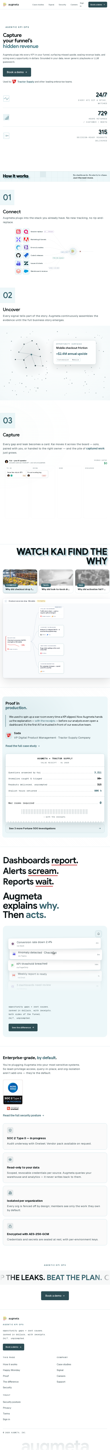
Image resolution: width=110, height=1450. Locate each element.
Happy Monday (11, 1370)
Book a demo (96, 4)
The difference (11, 1381)
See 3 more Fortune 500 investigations (32, 828)
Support (61, 1381)
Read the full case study (21, 746)
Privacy (7, 1407)
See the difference (21, 1027)
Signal (51, 4)
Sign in (82, 4)
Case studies (38, 4)
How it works (10, 1364)
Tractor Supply (25, 81)
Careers (74, 4)
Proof (6, 1376)
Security (62, 4)
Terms (6, 1413)
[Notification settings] (98, 934)
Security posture (12, 1402)
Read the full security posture (22, 1115)
